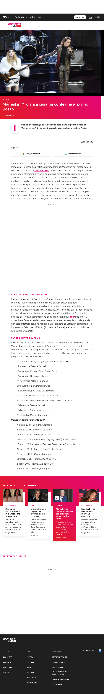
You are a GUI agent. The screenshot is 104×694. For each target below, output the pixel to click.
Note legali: (56, 651)
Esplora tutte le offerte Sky (28, 17)
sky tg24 (7, 662)
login (98, 17)
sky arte (7, 673)
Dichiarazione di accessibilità (59, 673)
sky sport (7, 657)
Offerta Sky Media (60, 679)
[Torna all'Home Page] (14, 25)
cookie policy (58, 662)
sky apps (31, 662)
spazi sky (31, 678)
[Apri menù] (4, 25)
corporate (57, 684)
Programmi (32, 683)
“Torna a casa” (41, 170)
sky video (7, 667)
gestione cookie (59, 657)
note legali (57, 667)
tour (72, 316)
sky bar (30, 673)
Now (29, 667)
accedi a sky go (90, 651)
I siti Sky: (6, 651)
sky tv (30, 657)
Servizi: (30, 651)
